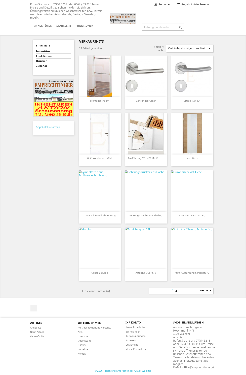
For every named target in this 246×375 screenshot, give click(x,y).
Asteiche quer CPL (146, 272)
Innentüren (43, 26)
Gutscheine (132, 344)
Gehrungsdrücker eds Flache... (146, 215)
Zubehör (41, 66)
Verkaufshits (37, 336)
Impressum (84, 340)
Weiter (206, 291)
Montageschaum (99, 100)
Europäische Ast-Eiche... (192, 215)
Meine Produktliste (136, 349)
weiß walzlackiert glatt (100, 158)
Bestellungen (133, 331)
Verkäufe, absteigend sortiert (190, 48)
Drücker (41, 61)
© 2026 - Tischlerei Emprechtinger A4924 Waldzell (123, 370)
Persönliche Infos (135, 327)
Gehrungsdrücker (146, 100)
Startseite (63, 26)
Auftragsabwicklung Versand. (94, 327)
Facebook (33, 308)
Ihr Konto (133, 322)
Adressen (131, 340)
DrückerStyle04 (192, 100)
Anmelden (83, 349)
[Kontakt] (53, 98)
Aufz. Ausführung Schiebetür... (192, 272)
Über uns (83, 336)
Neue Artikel (37, 332)
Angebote (35, 327)
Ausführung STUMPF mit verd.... (146, 158)
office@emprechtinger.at (198, 367)
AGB (80, 332)
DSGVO (82, 345)
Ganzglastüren (99, 272)
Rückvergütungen (136, 336)
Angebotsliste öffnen (48, 127)
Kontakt (82, 353)
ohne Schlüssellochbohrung (100, 215)
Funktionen (84, 26)
